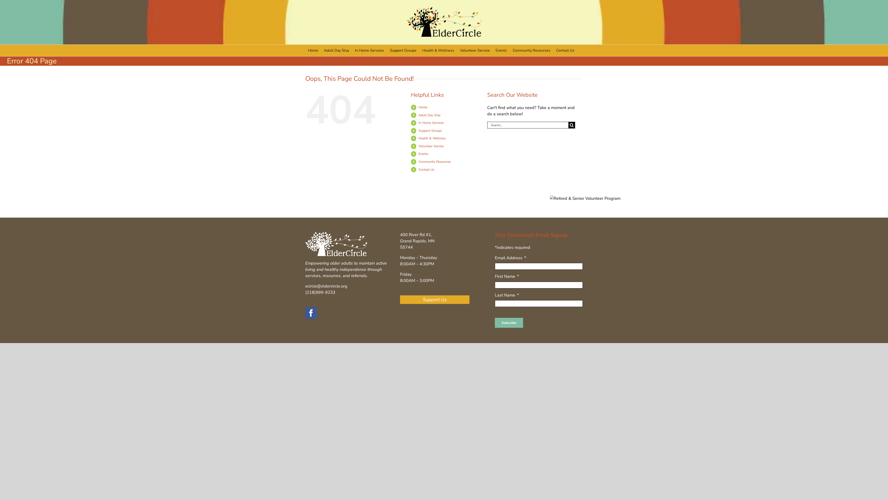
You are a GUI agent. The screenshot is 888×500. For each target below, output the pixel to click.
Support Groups (430, 130)
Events (423, 154)
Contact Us (427, 169)
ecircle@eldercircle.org (326, 286)
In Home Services (431, 123)
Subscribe (509, 323)
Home (423, 107)
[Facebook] (311, 313)
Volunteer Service (431, 146)
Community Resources (435, 161)
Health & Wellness (432, 138)
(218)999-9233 (320, 292)
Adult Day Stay (430, 115)
